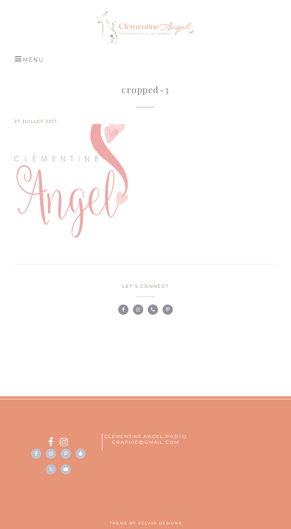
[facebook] (54, 443)
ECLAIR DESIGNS (159, 523)
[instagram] (64, 443)
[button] (29, 58)
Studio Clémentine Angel (145, 28)
